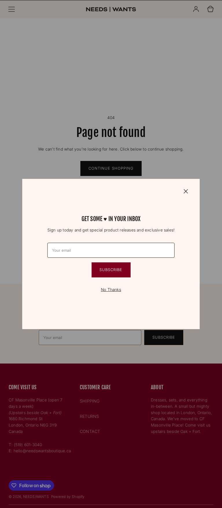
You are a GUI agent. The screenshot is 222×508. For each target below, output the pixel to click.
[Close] (186, 191)
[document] (111, 254)
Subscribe (110, 269)
